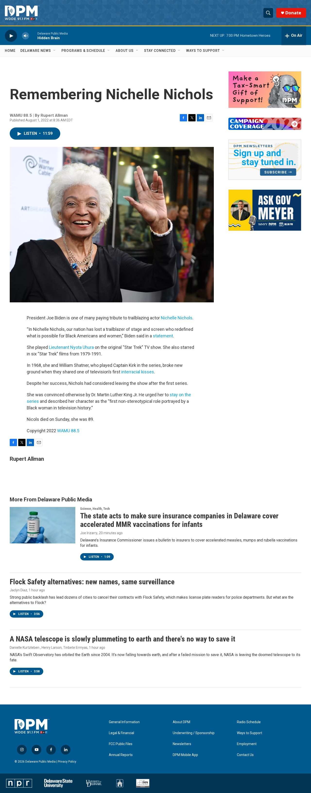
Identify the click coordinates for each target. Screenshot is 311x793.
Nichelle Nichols (176, 317)
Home (10, 51)
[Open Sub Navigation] (55, 51)
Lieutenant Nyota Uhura (71, 347)
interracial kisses (137, 371)
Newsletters (182, 744)
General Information (124, 722)
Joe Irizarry (88, 533)
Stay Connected (160, 51)
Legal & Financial (121, 733)
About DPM (181, 722)
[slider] (33, 35)
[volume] (25, 35)
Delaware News (35, 51)
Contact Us (245, 755)
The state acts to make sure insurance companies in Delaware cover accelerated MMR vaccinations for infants (179, 520)
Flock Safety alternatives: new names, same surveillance (92, 581)
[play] (11, 35)
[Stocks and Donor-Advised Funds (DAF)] (265, 90)
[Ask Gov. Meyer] (265, 210)
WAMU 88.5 (68, 430)
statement (163, 335)
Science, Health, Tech (95, 509)
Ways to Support (203, 51)
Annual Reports (121, 755)
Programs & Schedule (83, 51)
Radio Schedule (249, 722)
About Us (125, 51)
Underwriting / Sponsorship (194, 733)
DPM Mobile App (185, 755)
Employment (247, 744)
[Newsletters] (265, 160)
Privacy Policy (67, 761)
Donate (293, 12)
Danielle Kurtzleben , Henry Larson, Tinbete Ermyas (48, 647)
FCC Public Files (120, 744)
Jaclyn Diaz (18, 590)
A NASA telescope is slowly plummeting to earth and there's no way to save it (122, 639)
